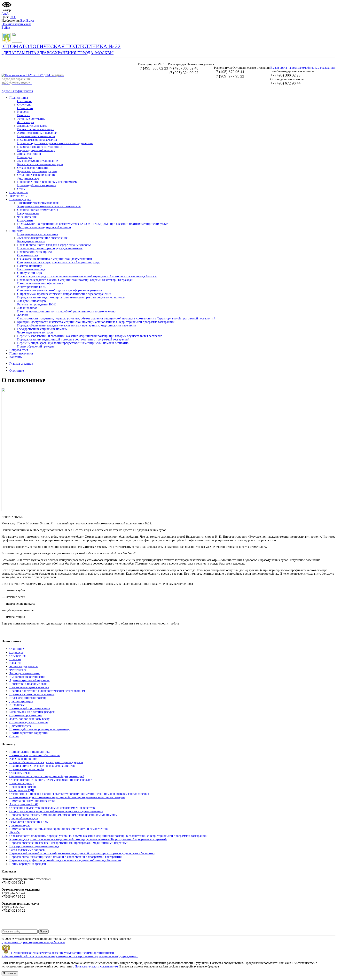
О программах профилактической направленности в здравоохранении (64, 293)
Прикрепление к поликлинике (37, 234)
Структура (24, 104)
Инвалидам (24, 157)
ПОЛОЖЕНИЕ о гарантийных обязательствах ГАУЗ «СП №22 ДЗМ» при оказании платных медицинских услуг (92, 223)
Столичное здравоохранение (36, 174)
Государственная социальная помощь (42, 329)
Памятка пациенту (29, 265)
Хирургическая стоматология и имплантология (49, 206)
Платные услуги (20, 199)
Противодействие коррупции (36, 185)
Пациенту (16, 230)
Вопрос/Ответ (18, 350)
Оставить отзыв (27, 255)
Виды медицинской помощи (36, 150)
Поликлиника (18, 97)
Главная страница (21, 363)
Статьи (22, 188)
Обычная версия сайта (16, 24)
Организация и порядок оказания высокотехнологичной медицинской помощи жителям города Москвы (87, 276)
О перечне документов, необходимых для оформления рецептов (60, 290)
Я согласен (9, 973)
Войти (6, 27)
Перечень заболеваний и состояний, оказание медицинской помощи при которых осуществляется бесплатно (89, 336)
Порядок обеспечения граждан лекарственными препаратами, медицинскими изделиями (76, 325)
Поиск (43, 931)
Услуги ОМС (18, 195)
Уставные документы (31, 118)
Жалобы (22, 315)
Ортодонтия (25, 220)
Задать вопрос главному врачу (37, 171)
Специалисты (18, 192)
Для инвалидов (27, 308)
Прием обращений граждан (35, 346)
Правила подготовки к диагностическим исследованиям (55, 143)
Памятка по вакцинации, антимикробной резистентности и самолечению (66, 311)
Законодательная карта (32, 125)
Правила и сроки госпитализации (39, 146)
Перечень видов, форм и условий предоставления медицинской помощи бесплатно (73, 343)
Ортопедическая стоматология (37, 209)
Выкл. (30, 20)
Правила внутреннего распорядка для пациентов (49, 248)
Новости (23, 111)
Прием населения (21, 353)
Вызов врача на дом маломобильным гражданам (302, 67)
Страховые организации (33, 167)
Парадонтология (28, 213)
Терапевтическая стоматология (38, 202)
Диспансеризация (29, 153)
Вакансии (23, 115)
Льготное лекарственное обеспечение (42, 237)
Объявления (25, 108)
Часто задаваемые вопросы (35, 332)
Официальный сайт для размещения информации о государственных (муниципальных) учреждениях (70, 956)
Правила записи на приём (34, 251)
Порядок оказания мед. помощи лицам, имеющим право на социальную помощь (71, 297)
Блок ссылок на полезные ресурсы (40, 164)
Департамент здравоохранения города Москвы (33, 942)
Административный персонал (37, 132)
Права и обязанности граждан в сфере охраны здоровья (54, 244)
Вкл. (23, 20)
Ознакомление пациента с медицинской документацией (54, 258)
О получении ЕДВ (29, 272)
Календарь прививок (31, 241)
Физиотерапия (26, 216)
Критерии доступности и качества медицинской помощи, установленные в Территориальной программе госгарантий (96, 322)
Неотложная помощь (31, 269)
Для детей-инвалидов (31, 301)
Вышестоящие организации (35, 129)
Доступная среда (28, 178)
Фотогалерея (25, 122)
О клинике (24, 101)
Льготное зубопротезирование (37, 160)
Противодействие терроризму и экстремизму (47, 181)
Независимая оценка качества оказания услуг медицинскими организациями (62, 952)
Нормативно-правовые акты (36, 136)
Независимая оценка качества (37, 139)
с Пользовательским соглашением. (96, 966)
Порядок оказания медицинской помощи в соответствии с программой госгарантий (73, 339)
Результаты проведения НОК (36, 304)
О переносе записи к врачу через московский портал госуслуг (58, 262)
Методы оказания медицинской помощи (44, 227)
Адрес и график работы (17, 91)
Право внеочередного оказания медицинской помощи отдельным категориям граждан (75, 279)
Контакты (15, 357)
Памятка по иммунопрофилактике (40, 283)
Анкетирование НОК (31, 286)
